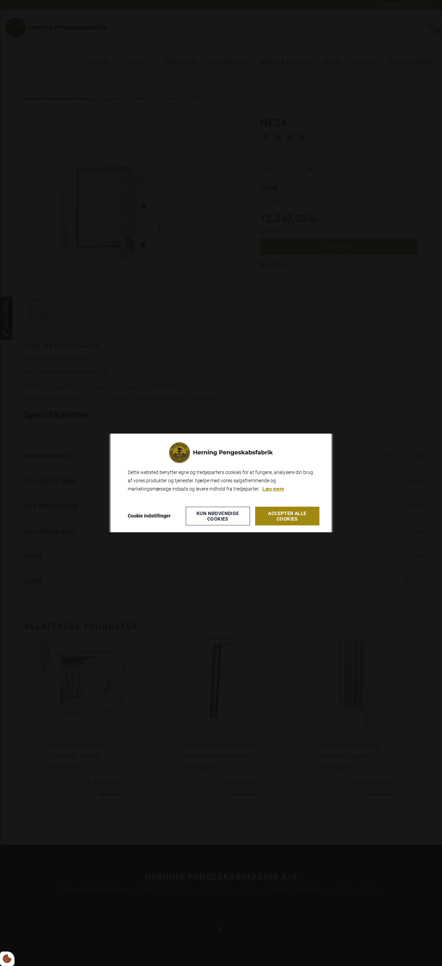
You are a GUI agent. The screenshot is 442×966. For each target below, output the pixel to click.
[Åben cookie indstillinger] (7, 959)
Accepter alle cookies (287, 516)
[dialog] (221, 483)
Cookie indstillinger (149, 516)
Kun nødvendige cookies (217, 516)
